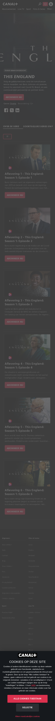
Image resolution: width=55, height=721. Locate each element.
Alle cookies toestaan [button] (27, 699)
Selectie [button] (27, 707)
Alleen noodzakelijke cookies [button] (27, 716)
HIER (33, 685)
